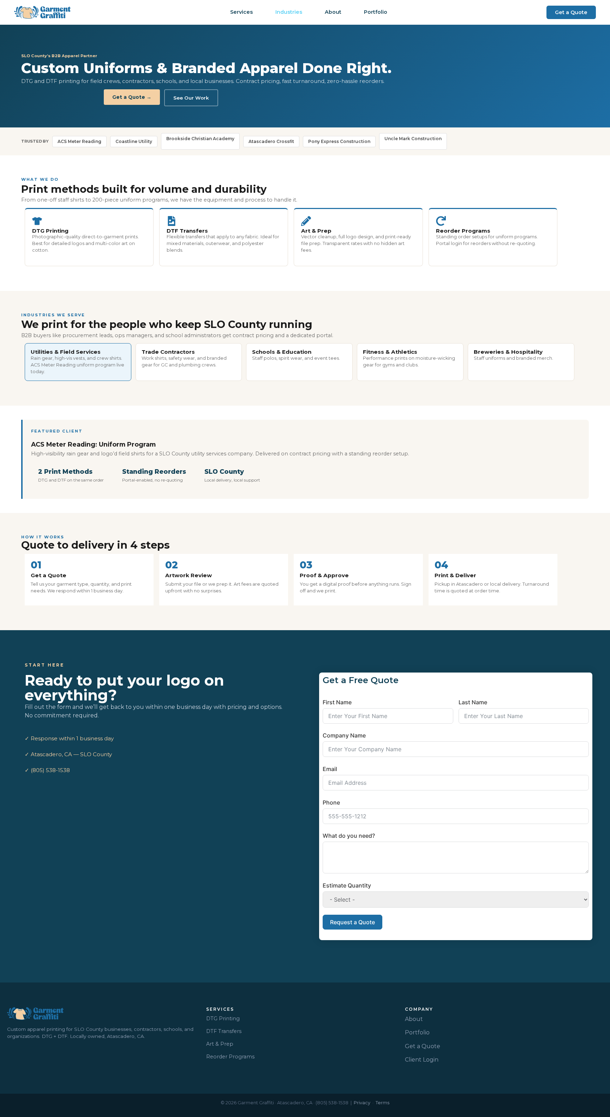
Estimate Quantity (347, 885)
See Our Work (191, 98)
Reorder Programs (230, 1056)
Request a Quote (352, 922)
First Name (337, 702)
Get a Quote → (131, 97)
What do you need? (349, 835)
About (414, 1019)
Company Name (344, 735)
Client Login (421, 1059)
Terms (382, 1102)
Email (330, 768)
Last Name (473, 702)
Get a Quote (422, 1046)
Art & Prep (219, 1044)
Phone (331, 802)
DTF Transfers (223, 1031)
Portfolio (417, 1032)
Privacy (362, 1102)
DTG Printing (223, 1018)
